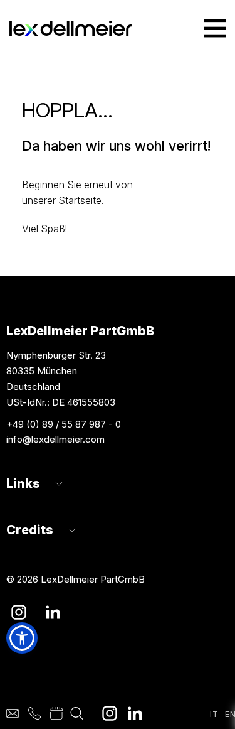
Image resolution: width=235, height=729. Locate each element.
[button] (21, 638)
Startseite (80, 200)
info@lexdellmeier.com (55, 439)
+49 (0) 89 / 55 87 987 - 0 (63, 424)
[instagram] (109, 713)
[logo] (70, 28)
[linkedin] (134, 713)
